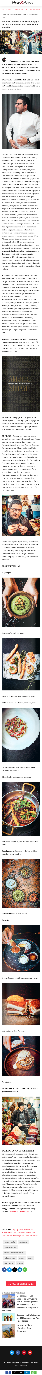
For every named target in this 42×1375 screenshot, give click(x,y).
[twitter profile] (12, 1353)
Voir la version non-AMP (29, 1362)
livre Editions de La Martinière (14, 1253)
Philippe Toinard (9, 1258)
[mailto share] (14, 1269)
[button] (8, 1372)
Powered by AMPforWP (21, 1365)
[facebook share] (4, 1269)
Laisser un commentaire (21, 1284)
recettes (21, 1258)
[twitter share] (9, 1269)
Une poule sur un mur (33, 10)
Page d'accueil (6, 10)
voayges (20, 1263)
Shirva (30, 1258)
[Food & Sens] (22, 2)
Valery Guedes (8, 1263)
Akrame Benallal (9, 1242)
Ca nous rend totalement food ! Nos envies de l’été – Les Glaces (28, 1318)
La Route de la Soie (10, 1247)
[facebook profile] (18, 1353)
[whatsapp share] (25, 1269)
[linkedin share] (19, 1269)
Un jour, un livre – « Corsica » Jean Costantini (25, 1328)
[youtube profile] (30, 1353)
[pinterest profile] (24, 1353)
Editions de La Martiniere (20, 1211)
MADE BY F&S (18, 10)
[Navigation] (3, 3)
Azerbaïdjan (23, 1242)
